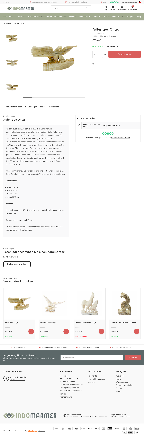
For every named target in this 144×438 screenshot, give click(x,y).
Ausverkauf (8, 16)
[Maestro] (76, 429)
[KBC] (130, 429)
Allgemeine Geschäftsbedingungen (69, 377)
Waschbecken (34, 16)
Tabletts (96, 16)
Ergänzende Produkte (49, 107)
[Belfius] (117, 429)
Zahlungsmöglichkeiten (69, 388)
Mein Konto (92, 376)
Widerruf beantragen (96, 379)
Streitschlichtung (66, 397)
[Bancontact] (103, 429)
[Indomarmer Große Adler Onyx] (54, 304)
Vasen (106, 16)
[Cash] (137, 433)
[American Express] (124, 429)
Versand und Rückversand (71, 391)
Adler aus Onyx (18, 23)
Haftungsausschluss (68, 381)
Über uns (91, 382)
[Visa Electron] (110, 429)
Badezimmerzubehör (54, 16)
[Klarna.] (130, 433)
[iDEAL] (63, 429)
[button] (12, 97)
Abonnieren (132, 358)
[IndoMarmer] (20, 8)
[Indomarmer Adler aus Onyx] (19, 304)
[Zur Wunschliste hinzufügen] (93, 64)
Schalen (72, 16)
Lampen (129, 16)
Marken (119, 391)
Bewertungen (31, 107)
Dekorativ (116, 16)
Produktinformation (13, 107)
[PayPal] (90, 429)
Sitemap (41, 431)
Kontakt (63, 394)
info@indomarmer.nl (111, 125)
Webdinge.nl (32, 431)
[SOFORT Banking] (83, 429)
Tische (19, 16)
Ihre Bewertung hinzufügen (17, 264)
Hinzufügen (126, 54)
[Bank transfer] (56, 429)
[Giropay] (137, 429)
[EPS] (124, 433)
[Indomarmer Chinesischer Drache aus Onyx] (125, 304)
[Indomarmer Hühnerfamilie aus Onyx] (89, 304)
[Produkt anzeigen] (31, 331)
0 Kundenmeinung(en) (108, 36)
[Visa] (97, 429)
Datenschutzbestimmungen (71, 384)
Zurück (8, 23)
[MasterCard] (70, 429)
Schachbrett (84, 16)
